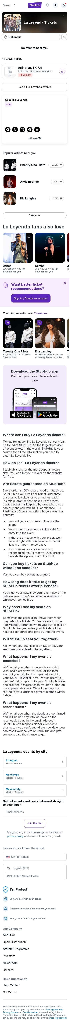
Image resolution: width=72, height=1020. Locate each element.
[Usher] (18, 253)
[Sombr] (50, 253)
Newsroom (10, 963)
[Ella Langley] (50, 338)
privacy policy (15, 836)
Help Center (11, 985)
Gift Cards (9, 992)
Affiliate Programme (16, 949)
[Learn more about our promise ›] (15, 889)
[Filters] (64, 37)
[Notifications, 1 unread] (64, 5)
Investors (9, 956)
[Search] (48, 5)
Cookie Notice (30, 1012)
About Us (9, 935)
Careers (8, 970)
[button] (13, 5)
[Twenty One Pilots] (18, 338)
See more (35, 215)
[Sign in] (55, 5)
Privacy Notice (10, 1012)
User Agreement (54, 1009)
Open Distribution (14, 942)
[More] (63, 15)
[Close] (65, 283)
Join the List (34, 823)
